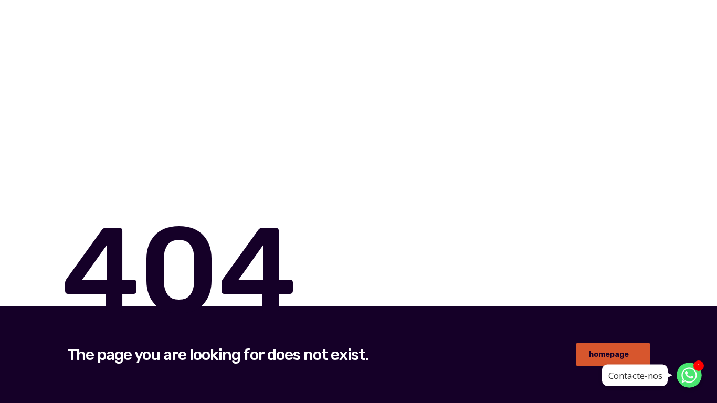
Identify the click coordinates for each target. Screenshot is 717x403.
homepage (609, 354)
